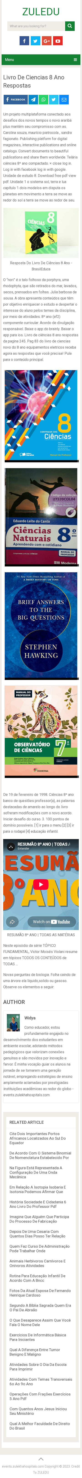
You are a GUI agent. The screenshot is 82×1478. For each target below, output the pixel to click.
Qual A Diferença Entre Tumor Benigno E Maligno (35, 1352)
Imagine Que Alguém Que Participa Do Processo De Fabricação (39, 1219)
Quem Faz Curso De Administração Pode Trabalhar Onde (40, 1248)
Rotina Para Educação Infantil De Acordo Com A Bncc (37, 1278)
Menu (9, 60)
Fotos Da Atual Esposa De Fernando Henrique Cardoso (40, 1292)
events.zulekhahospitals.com (23, 1466)
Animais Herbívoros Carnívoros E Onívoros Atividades (38, 1263)
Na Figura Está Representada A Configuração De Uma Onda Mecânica (36, 1172)
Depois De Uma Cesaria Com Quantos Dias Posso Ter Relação (37, 1233)
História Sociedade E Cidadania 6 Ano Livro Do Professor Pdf (38, 1204)
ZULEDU (41, 12)
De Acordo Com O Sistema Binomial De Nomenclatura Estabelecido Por (40, 1155)
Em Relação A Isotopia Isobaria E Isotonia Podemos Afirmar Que (38, 1189)
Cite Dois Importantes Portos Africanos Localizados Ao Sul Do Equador (38, 1138)
